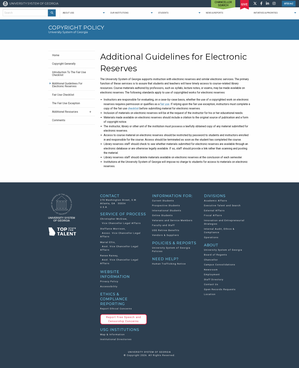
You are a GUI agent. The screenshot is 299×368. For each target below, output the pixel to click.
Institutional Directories (116, 339)
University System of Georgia (223, 250)
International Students (166, 210)
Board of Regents (215, 254)
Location (210, 294)
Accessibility (108, 286)
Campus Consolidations (219, 264)
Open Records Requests (220, 289)
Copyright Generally (64, 63)
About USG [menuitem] (68, 13)
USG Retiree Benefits (165, 230)
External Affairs (214, 210)
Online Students (162, 215)
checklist (133, 108)
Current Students (163, 200)
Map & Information (112, 334)
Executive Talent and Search (222, 205)
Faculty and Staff (163, 225)
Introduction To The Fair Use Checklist (69, 74)
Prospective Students (166, 205)
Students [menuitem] (163, 13)
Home (55, 55)
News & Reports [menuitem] (214, 13)
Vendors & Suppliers (165, 235)
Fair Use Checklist (63, 94)
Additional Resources (65, 111)
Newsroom (211, 269)
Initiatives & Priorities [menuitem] (266, 13)
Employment (212, 274)
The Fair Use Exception (66, 103)
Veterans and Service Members (172, 220)
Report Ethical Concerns (116, 308)
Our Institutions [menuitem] (119, 13)
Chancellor (211, 259)
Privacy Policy (109, 281)
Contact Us (211, 284)
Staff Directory (213, 279)
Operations (211, 237)
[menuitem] (71, 55)
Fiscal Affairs (213, 215)
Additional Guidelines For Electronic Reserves (67, 85)
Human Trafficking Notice (169, 263)
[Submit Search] (52, 12)
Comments (58, 120)
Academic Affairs (215, 200)
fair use (164, 104)
